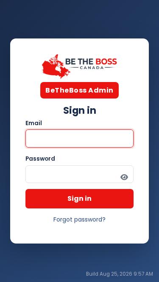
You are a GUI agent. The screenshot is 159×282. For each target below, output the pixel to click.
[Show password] (124, 177)
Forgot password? (79, 219)
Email (33, 123)
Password (40, 159)
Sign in (79, 198)
